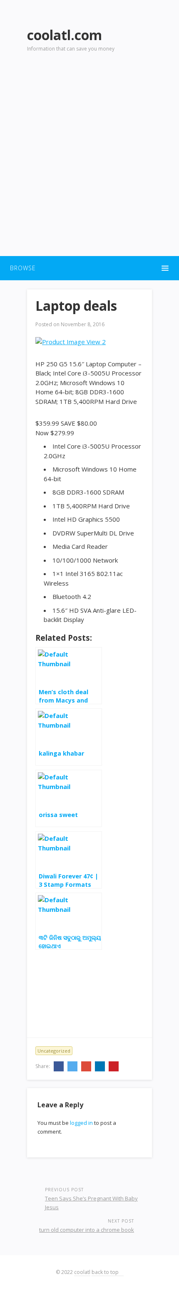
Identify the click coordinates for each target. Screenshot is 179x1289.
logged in (81, 1123)
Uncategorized (53, 1051)
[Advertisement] (89, 159)
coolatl (82, 1272)
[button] (89, 268)
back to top (106, 1272)
